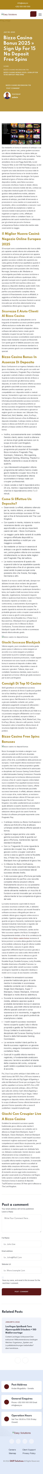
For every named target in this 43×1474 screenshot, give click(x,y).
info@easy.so (22, 3)
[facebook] (18, 1441)
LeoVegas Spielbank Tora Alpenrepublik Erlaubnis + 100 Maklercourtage (20, 1330)
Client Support (29, 1450)
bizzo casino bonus (21, 938)
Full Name (5, 1238)
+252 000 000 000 (22, 7)
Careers (12, 1450)
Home (6, 66)
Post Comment (13, 88)
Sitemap (12, 1453)
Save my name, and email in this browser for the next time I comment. (21, 1281)
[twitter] (24, 1441)
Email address (7, 1251)
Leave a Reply (7, 1212)
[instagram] (31, 1441)
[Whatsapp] (11, 1441)
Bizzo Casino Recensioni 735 (16, 70)
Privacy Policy (29, 1453)
